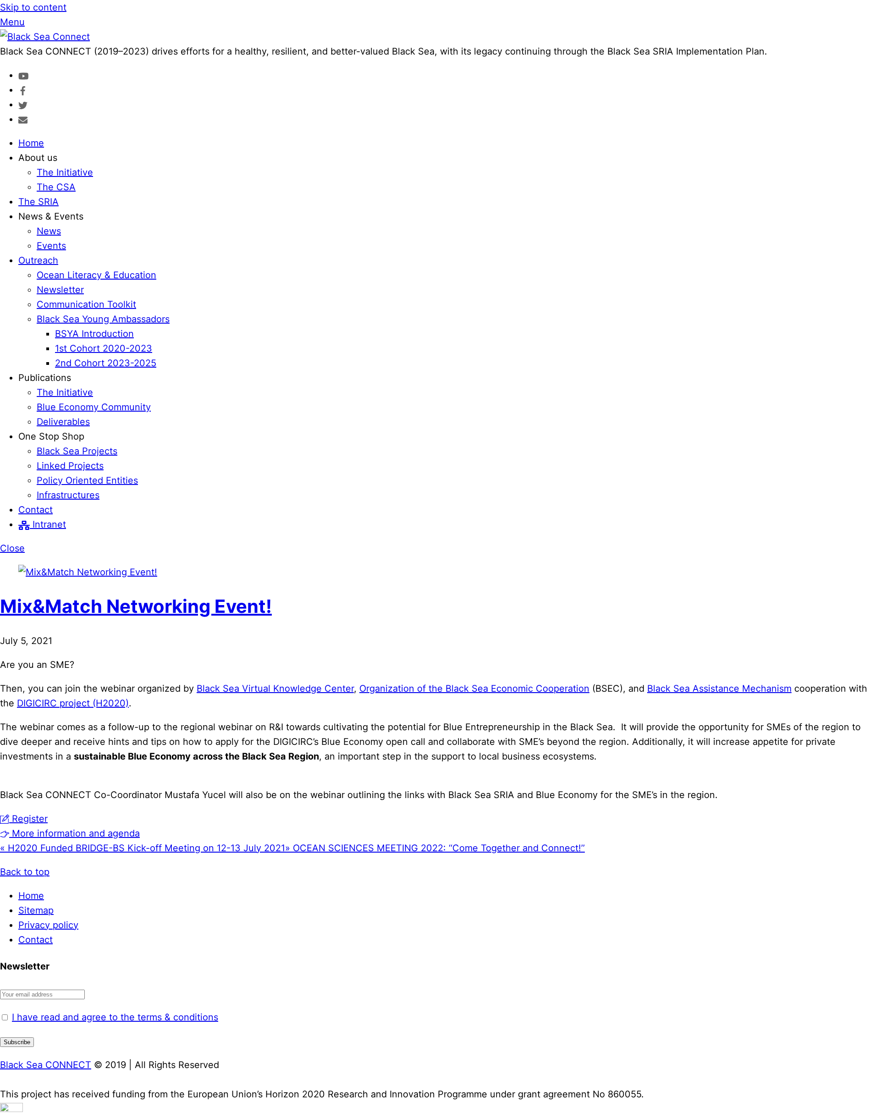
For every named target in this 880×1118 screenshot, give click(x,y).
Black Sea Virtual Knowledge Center (275, 688)
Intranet (48, 524)
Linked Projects (70, 465)
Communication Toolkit (86, 304)
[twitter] (23, 104)
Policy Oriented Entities (87, 480)
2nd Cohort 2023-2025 (105, 363)
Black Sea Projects (77, 451)
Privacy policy (48, 925)
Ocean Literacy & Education (96, 275)
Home (31, 143)
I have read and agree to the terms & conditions (115, 1017)
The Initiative (65, 172)
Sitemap (36, 910)
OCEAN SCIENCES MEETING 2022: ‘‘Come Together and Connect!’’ (435, 848)
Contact (35, 509)
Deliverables (63, 421)
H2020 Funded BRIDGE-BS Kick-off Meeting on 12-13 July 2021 (142, 848)
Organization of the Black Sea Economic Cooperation (474, 688)
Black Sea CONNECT (45, 1064)
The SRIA (38, 201)
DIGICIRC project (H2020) (73, 703)
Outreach (38, 260)
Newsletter (60, 289)
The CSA (56, 187)
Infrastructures (68, 495)
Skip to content (33, 7)
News (49, 231)
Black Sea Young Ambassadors (103, 319)
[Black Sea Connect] (45, 36)
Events (51, 245)
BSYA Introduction (94, 333)
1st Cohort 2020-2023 (103, 348)
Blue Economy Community (94, 407)
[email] (23, 119)
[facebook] (23, 89)
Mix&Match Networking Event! (136, 606)
